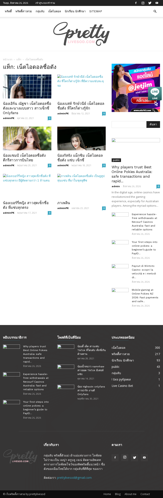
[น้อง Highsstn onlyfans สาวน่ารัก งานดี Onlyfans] (65, 391)
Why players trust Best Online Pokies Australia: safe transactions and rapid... (35, 354)
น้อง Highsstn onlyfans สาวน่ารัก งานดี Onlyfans (91, 390)
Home (107, 494)
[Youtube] (157, 3)
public (116, 160)
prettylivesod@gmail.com (74, 478)
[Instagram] (143, 3)
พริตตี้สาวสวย (23, 11)
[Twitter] (150, 3)
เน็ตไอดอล (54, 11)
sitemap (95, 11)
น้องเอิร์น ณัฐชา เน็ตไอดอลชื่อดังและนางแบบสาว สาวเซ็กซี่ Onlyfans (27, 108)
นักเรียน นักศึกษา (75, 11)
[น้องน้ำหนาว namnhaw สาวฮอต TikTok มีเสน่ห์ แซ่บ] (65, 370)
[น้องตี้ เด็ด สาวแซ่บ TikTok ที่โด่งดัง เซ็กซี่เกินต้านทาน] (65, 350)
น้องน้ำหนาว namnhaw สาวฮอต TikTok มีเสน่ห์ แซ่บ (90, 370)
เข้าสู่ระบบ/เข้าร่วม (45, 2)
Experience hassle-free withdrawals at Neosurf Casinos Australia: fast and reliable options (144, 222)
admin (116, 186)
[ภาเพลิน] (81, 186)
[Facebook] (136, 3)
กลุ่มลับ (40, 11)
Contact (145, 494)
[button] (155, 12)
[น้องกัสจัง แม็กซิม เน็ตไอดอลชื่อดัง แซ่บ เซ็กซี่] (81, 139)
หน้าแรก (7, 59)
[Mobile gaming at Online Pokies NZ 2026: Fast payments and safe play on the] (120, 294)
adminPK (8, 118)
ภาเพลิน (63, 203)
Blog (118, 494)
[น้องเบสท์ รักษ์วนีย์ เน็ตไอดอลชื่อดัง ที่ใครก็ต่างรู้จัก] (81, 86)
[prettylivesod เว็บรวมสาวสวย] (81, 34)
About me (130, 494)
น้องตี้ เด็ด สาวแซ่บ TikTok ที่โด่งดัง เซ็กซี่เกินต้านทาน (91, 350)
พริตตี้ (8, 11)
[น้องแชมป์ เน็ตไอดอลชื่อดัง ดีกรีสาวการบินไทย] (27, 139)
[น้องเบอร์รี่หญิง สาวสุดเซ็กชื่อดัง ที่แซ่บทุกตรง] (27, 186)
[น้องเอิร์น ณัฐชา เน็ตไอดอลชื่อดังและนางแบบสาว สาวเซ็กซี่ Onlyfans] (27, 86)
